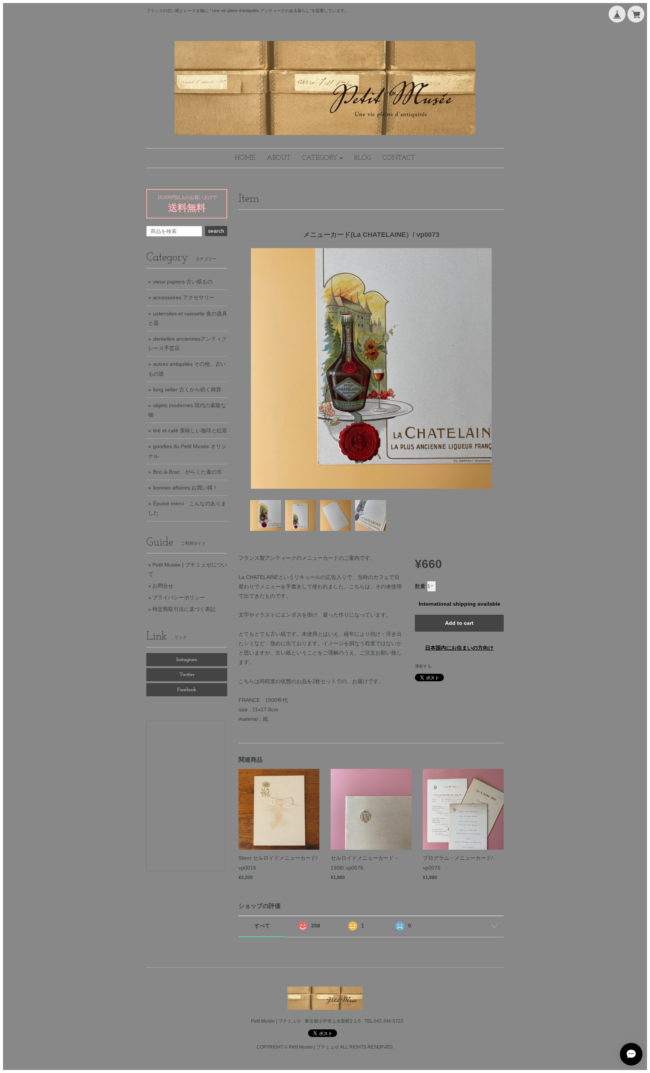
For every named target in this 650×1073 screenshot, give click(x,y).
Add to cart (459, 623)
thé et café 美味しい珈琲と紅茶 (190, 430)
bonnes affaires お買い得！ (185, 488)
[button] (322, 158)
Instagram (186, 659)
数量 (420, 586)
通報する (423, 666)
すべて (262, 926)
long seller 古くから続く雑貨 (187, 389)
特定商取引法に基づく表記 (184, 609)
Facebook (186, 690)
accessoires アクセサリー (183, 297)
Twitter (186, 674)
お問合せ (162, 586)
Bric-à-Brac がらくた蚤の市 (187, 472)
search (216, 231)
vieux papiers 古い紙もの (183, 282)
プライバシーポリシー (178, 597)
